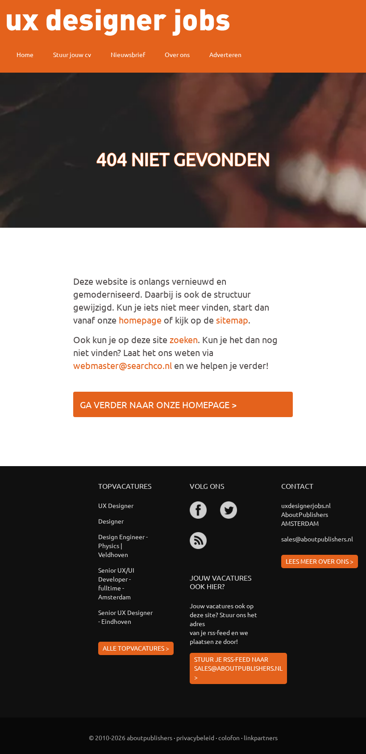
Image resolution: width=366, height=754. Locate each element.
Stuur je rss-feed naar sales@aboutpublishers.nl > (238, 668)
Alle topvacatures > (136, 648)
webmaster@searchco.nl (122, 365)
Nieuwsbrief (128, 54)
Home (25, 54)
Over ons (177, 54)
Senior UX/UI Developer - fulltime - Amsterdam (116, 583)
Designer (111, 521)
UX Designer (115, 505)
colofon (229, 738)
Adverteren (225, 54)
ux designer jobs (118, 22)
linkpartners (261, 738)
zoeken (184, 339)
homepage (140, 319)
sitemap (232, 319)
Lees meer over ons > (320, 561)
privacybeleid (195, 738)
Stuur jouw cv (72, 54)
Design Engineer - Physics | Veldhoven (123, 545)
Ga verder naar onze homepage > (158, 404)
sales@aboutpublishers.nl (317, 539)
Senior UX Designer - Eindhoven (125, 616)
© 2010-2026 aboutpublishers (130, 738)
